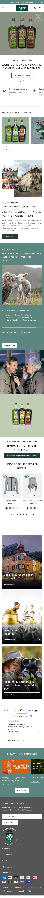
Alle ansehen (22, 793)
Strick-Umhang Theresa (32, 503)
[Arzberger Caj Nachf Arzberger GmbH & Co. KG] (22, 8)
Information (6, 890)
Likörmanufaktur (15, 131)
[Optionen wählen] (9, 498)
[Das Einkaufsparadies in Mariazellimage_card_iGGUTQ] (22, 564)
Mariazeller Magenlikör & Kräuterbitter (22, 458)
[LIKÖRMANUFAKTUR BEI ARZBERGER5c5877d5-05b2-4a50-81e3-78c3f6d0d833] (22, 417)
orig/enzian (31, 510)
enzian (10, 510)
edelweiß (13, 510)
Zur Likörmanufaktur (22, 75)
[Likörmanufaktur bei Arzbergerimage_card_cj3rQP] (22, 619)
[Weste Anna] (11, 488)
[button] (39, 8)
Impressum (19, 890)
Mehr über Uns (9, 237)
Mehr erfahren (9, 348)
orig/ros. (34, 510)
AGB (29, 894)
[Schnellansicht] (13, 498)
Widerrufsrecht (7, 894)
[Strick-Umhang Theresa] (32, 488)
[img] (22, 716)
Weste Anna (11, 503)
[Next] (10, 149)
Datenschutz (33, 890)
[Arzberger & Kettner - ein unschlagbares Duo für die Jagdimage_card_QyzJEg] (22, 675)
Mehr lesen (6, 786)
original (6, 510)
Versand (21, 894)
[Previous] (3, 149)
